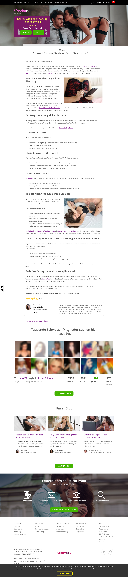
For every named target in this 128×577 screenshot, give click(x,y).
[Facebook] (110, 552)
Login (108, 2)
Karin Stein (38, 307)
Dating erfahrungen (62, 523)
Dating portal (59, 526)
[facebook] (34, 312)
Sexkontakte (37, 2)
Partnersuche (59, 529)
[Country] (113, 2)
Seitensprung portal (82, 523)
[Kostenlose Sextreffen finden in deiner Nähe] (30, 423)
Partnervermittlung (61, 532)
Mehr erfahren (64, 393)
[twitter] (37, 312)
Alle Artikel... (64, 466)
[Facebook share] (1, 290)
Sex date (37, 526)
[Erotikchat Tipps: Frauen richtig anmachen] (98, 423)
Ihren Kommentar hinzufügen (37, 321)
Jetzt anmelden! (98, 2)
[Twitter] (104, 552)
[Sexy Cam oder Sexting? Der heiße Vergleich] (64, 423)
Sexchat (28, 73)
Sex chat (27, 2)
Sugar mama (80, 532)
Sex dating (48, 2)
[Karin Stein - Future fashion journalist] (28, 308)
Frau (38, 32)
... (67, 2)
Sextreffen (18, 2)
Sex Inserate (80, 526)
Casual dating (39, 532)
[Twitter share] (1, 286)
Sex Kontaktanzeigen (42, 529)
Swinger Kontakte (20, 534)
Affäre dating (59, 2)
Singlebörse (80, 529)
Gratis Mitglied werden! (64, 509)
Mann (26, 32)
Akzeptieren (64, 573)
